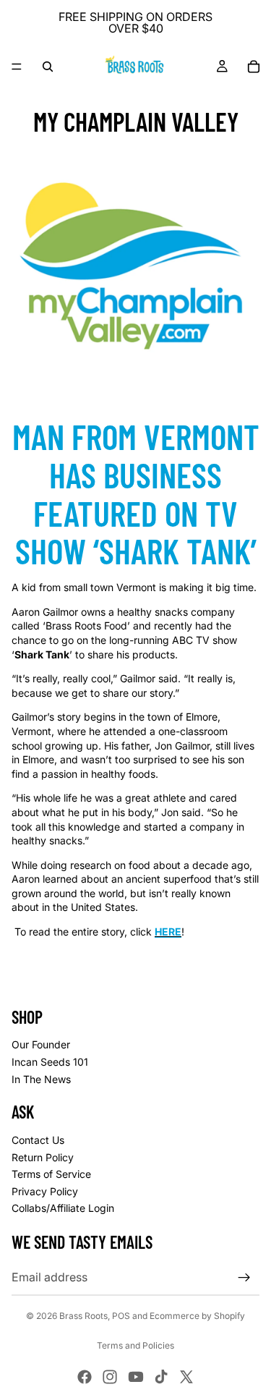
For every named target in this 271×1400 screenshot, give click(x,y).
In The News (41, 1079)
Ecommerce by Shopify (197, 1315)
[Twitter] (186, 1377)
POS (121, 1315)
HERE (168, 931)
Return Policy (43, 1157)
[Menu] (16, 66)
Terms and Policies (135, 1345)
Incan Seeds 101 (50, 1062)
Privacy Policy (45, 1191)
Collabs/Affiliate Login (63, 1208)
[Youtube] (136, 1377)
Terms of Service (51, 1174)
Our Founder (41, 1044)
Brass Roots (83, 1315)
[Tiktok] (161, 1377)
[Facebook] (84, 1377)
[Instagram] (110, 1377)
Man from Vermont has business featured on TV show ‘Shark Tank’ (135, 493)
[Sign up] (244, 1278)
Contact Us (38, 1140)
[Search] (48, 66)
